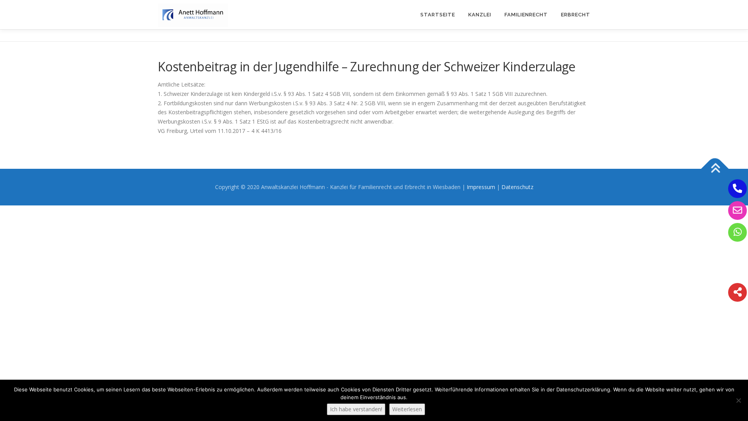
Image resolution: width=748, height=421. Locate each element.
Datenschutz (517, 187)
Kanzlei (479, 15)
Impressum (481, 187)
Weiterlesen (407, 409)
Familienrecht (526, 15)
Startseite (437, 15)
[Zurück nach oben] (715, 168)
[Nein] (738, 400)
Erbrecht (575, 15)
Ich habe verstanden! (356, 409)
